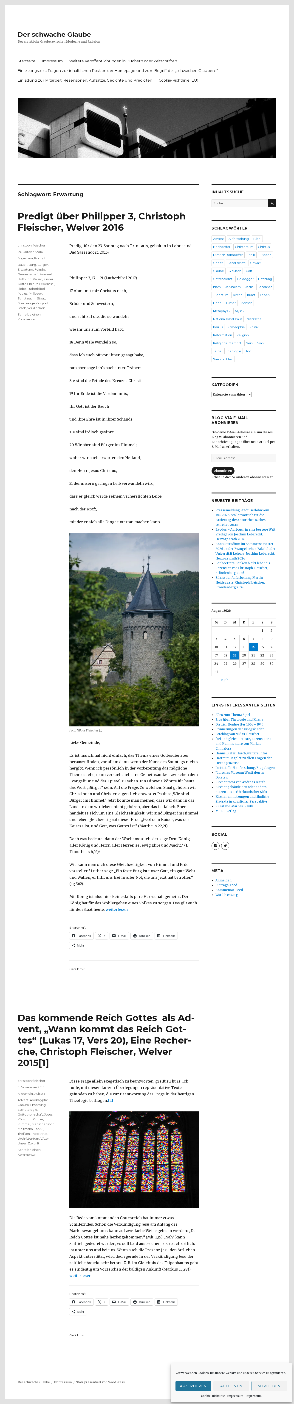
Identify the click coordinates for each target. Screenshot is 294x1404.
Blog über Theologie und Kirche (239, 720)
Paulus (22, 293)
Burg (32, 264)
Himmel (46, 274)
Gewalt (255, 263)
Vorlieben (269, 1386)
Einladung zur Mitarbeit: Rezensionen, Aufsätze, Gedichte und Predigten (85, 80)
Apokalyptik (39, 1100)
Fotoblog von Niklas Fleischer (237, 734)
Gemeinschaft (28, 274)
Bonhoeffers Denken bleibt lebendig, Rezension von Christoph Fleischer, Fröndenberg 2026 (243, 568)
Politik (254, 327)
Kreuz (33, 284)
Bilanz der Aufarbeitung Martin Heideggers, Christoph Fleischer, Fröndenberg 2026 (240, 582)
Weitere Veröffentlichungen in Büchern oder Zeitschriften (123, 61)
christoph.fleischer (31, 245)
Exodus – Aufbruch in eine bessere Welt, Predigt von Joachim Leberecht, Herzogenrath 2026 (245, 534)
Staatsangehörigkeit (33, 303)
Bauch (22, 264)
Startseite (26, 61)
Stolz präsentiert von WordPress (100, 1382)
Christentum (244, 247)
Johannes (265, 287)
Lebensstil (46, 284)
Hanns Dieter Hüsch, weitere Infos (241, 753)
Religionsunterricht (227, 343)
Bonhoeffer (221, 247)
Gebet (218, 263)
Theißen (24, 1133)
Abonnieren (223, 471)
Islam (217, 287)
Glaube (218, 271)
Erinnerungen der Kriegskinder (239, 729)
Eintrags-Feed (226, 885)
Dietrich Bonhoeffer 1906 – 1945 (239, 724)
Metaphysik (221, 311)
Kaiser (37, 279)
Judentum (220, 295)
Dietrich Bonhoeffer (228, 255)
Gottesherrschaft (30, 1114)
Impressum (235, 1396)
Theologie (233, 351)
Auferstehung (239, 239)
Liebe (22, 289)
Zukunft (33, 1143)
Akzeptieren (193, 1386)
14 (253, 647)
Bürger (42, 264)
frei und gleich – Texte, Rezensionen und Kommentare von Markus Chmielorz (243, 743)
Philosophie (236, 327)
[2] (110, 1100)
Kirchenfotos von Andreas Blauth (240, 782)
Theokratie (39, 1133)
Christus (264, 247)
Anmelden (223, 880)
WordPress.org (226, 895)
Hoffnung (24, 279)
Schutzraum (27, 298)
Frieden (265, 255)
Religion (243, 335)
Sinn (260, 343)
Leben (265, 295)
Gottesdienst (222, 279)
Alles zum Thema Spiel (232, 715)
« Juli (224, 680)
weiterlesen (117, 909)
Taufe (217, 351)
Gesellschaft (236, 263)
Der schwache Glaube (54, 34)
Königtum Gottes (30, 1119)
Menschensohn (43, 1124)
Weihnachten (223, 359)
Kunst (251, 295)
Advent (23, 1100)
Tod (248, 351)
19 (234, 655)
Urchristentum (28, 1138)
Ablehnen (231, 1386)
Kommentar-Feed (229, 890)
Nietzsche (254, 319)
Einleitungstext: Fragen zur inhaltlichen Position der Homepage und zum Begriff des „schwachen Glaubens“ (118, 71)
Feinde (39, 269)
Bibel (257, 239)
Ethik (251, 255)
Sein (249, 343)
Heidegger (245, 279)
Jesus (48, 1114)
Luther (231, 303)
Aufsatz (39, 1093)
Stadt (22, 308)
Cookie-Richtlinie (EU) (178, 80)
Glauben (235, 271)
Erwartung (25, 269)
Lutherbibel (36, 289)
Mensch (246, 303)
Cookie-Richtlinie (213, 1396)
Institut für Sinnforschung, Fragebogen (245, 768)
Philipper (35, 293)
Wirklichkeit (36, 308)
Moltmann (25, 1129)
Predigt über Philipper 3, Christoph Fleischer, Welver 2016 (102, 221)
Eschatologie (27, 1109)
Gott (249, 271)
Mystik (239, 311)
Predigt (39, 258)
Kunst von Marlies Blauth (234, 806)
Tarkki (38, 1129)
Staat (41, 298)
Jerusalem (233, 287)
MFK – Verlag (225, 811)
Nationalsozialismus (227, 319)
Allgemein (25, 258)
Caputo (23, 1105)
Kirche (238, 295)
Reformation (222, 335)
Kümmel (24, 1124)
